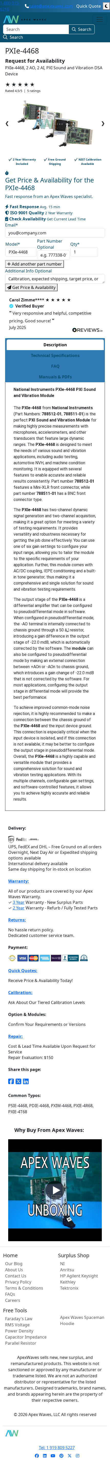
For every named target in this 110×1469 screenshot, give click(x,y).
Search (84, 29)
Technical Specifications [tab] (55, 355)
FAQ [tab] (55, 366)
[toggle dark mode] (106, 6)
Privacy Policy (18, 1282)
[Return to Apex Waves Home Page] (55, 1433)
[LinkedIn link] (26, 1081)
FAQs (10, 1294)
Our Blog (14, 1263)
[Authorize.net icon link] (12, 958)
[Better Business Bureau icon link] (70, 958)
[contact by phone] (27, 6)
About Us (14, 1270)
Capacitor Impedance (26, 1337)
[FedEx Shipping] (21, 841)
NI (62, 1263)
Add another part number (36, 264)
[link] (37, 1456)
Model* (12, 244)
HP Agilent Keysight (79, 1276)
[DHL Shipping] (34, 841)
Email (11, 225)
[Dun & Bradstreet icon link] (84, 958)
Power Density (19, 1331)
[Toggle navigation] (100, 19)
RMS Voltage (17, 1325)
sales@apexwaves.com (51, 6)
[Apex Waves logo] (24, 19)
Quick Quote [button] (88, 6)
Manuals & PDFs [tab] (55, 377)
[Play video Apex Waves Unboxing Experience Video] (55, 1190)
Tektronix (69, 1288)
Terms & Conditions (24, 1288)
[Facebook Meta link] (11, 1081)
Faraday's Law (18, 1318)
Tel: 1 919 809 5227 (57, 1447)
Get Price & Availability (33, 287)
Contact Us (15, 1276)
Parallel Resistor (20, 1343)
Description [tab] (55, 345)
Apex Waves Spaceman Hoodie (82, 1320)
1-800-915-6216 (10, 6)
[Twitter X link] (18, 1081)
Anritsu (67, 1270)
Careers (12, 1300)
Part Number (49, 244)
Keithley (67, 1282)
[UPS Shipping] (11, 841)
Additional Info (28, 271)
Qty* (75, 244)
